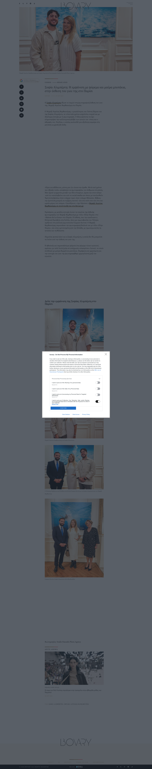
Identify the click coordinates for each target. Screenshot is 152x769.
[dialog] (76, 384)
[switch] (98, 382)
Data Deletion (66, 414)
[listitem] (76, 379)
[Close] (106, 354)
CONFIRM (63, 408)
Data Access (76, 414)
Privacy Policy (86, 414)
